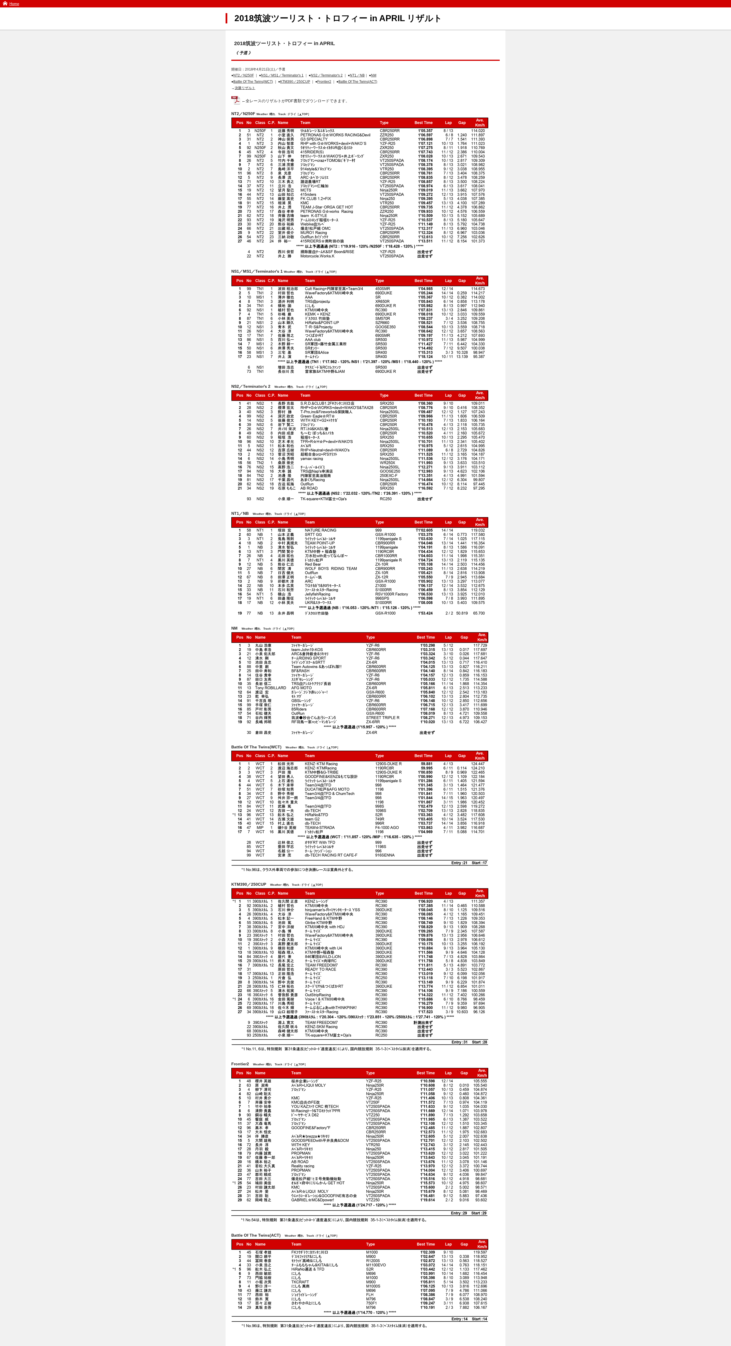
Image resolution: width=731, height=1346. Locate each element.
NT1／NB (357, 75)
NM (373, 75)
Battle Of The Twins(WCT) (253, 82)
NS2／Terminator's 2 (327, 75)
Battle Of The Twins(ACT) (357, 82)
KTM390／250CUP (295, 82)
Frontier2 (324, 82)
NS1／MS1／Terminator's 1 (282, 75)
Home (14, 4)
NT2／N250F (243, 75)
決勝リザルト (245, 88)
